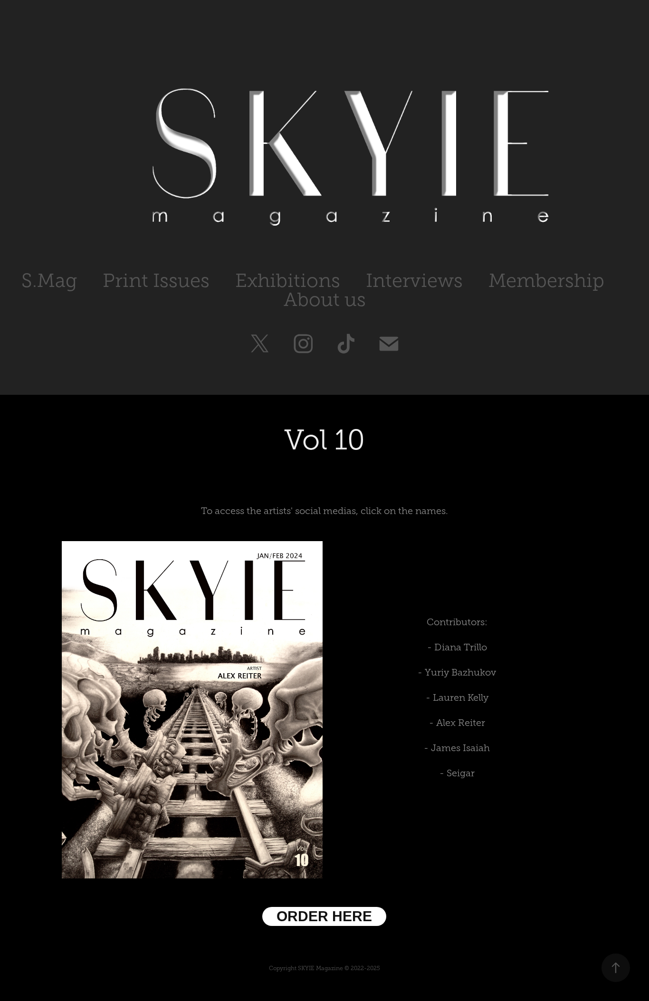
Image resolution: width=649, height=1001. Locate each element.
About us (325, 299)
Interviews (414, 280)
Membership (546, 280)
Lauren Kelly (460, 697)
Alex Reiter (460, 722)
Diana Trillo (460, 647)
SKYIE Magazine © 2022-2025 (339, 968)
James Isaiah (460, 748)
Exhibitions (287, 280)
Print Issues (156, 280)
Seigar (461, 773)
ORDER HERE (324, 916)
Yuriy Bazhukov (460, 672)
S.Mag (49, 280)
